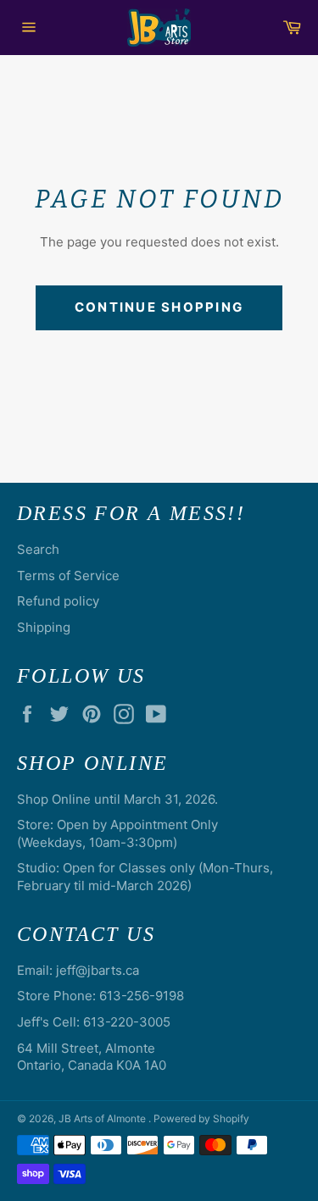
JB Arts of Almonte (103, 1118)
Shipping (43, 627)
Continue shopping (159, 307)
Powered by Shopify (201, 1118)
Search (38, 549)
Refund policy (58, 601)
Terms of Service (68, 575)
